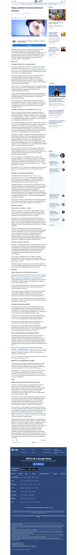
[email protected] (24, 546)
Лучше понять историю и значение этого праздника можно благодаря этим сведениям (56, 26)
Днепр (33, 477)
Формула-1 (37, 480)
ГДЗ (21, 484)
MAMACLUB (30, 498)
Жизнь (33, 473)
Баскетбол (26, 480)
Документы (34, 452)
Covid (34, 498)
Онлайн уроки (30, 484)
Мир (26, 473)
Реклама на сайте (24, 452)
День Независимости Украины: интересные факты (56, 23)
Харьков (24, 477)
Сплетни (25, 502)
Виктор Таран (51, 173)
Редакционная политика (16, 442)
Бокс (33, 480)
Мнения (51, 151)
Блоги (47, 473)
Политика (20, 473)
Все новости (63, 473)
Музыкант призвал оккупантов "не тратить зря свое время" (54, 54)
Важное (51, 7)
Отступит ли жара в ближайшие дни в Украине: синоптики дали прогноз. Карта (53, 34)
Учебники (24, 484)
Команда (33, 449)
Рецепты (22, 491)
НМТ (39, 484)
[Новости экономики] (34, 442)
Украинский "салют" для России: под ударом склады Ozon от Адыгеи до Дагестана (54, 170)
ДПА (34, 484)
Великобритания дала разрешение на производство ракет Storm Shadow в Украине (57, 122)
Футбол (22, 480)
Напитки (26, 491)
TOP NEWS (51, 83)
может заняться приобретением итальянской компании (27, 276)
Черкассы (37, 477)
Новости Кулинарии (32, 491)
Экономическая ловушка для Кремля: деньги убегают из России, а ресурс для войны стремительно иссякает (54, 196)
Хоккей (30, 480)
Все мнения (51, 225)
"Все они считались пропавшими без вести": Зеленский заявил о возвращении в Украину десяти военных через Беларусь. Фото (56, 112)
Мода (33, 502)
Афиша (22, 502)
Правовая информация (47, 449)
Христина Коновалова (18, 13)
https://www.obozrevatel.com (48, 523)
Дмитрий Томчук (52, 221)
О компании (23, 449)
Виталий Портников (52, 165)
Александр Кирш (52, 215)
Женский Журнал (38, 502)
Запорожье (29, 477)
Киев (21, 477)
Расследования (42, 473)
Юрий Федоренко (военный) (53, 198)
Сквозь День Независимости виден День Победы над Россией (54, 155)
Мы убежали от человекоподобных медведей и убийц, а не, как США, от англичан (54, 212)
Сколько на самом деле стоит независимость (54, 219)
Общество (55, 473)
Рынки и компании (26, 13)
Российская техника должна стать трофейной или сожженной (54, 205)
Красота (29, 502)
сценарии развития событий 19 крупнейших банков (27, 415)
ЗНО (36, 484)
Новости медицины (24, 498)
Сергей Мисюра (52, 207)
